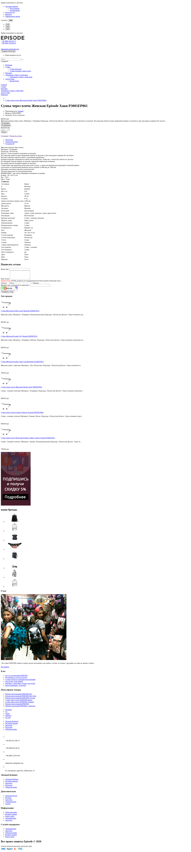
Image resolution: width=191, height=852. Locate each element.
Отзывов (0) (9, 144)
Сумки (7, 67)
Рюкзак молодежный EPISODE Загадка (20, 698)
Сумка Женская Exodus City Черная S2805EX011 (19, 336)
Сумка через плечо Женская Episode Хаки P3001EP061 (26, 100)
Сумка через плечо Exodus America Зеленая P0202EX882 (22, 412)
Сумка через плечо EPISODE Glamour (19, 702)
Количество (5, 127)
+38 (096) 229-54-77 (8, 41)
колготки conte (26, 846)
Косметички (14, 81)
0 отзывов (4, 136)
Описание (9, 140)
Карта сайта (9, 816)
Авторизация (15, 10)
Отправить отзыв (7, 292)
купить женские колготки (10, 846)
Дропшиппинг (10, 802)
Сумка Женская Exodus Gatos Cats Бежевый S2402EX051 (22, 362)
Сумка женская (15, 69)
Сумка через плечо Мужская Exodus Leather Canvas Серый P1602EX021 (28, 438)
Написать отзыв (16, 136)
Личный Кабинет (11, 721)
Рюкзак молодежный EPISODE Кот (18, 694)
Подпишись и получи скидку (16, 677)
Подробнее (5, 667)
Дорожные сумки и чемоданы (16, 75)
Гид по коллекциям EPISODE (16, 675)
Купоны (8, 798)
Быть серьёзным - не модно (15, 685)
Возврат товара (11, 814)
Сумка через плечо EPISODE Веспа (18, 700)
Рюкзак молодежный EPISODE (17, 704)
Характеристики (11, 142)
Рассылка (8, 727)
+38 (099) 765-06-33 (8, 43)
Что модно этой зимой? (14, 681)
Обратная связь (11, 729)
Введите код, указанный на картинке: (15, 285)
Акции (8, 804)
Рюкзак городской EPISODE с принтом (20, 706)
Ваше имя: (5, 269)
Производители (11, 796)
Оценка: (4, 283)
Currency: (4, 20)
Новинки (8, 65)
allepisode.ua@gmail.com (10, 49)
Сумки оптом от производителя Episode (20, 679)
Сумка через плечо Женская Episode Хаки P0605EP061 (21, 387)
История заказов (11, 723)
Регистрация (14, 8)
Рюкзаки (8, 73)
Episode (20, 111)
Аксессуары (9, 79)
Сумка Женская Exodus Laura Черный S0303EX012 (20, 311)
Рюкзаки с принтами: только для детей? (20, 683)
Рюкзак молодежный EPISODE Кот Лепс (20, 696)
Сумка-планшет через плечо (20, 71)
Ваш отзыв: (5, 279)
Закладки (8, 725)
